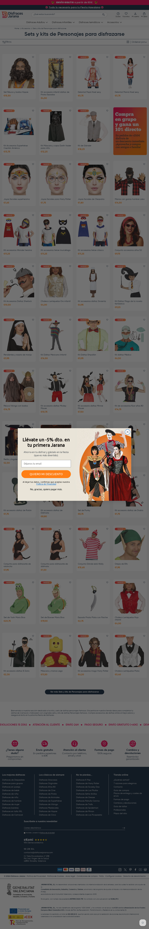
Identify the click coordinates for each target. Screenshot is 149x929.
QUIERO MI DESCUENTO (46, 474)
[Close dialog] (127, 431)
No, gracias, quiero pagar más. (46, 489)
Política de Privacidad (46, 484)
